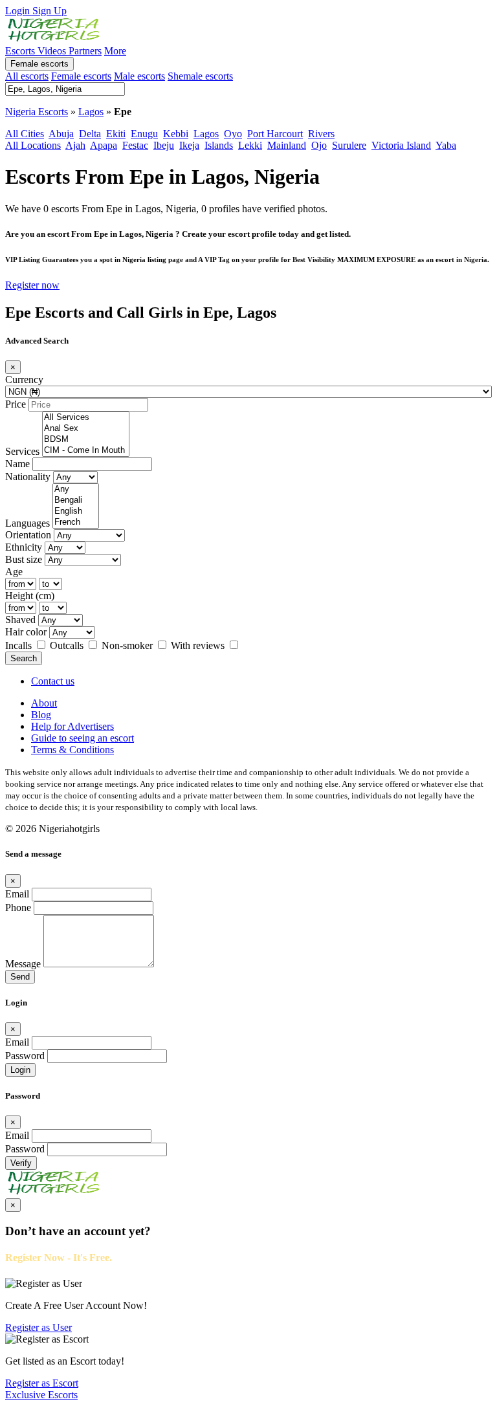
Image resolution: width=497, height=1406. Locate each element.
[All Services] (86, 417)
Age (14, 571)
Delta (90, 133)
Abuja (61, 133)
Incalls (19, 645)
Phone (18, 907)
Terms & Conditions (72, 749)
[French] (75, 522)
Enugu (144, 133)
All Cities (24, 133)
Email (17, 893)
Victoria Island (401, 145)
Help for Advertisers (72, 726)
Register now (32, 285)
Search (23, 658)
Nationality (27, 476)
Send (20, 977)
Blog (41, 714)
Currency (24, 379)
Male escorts (139, 76)
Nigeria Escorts (36, 111)
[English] (75, 511)
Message (23, 963)
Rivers (321, 133)
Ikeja (189, 145)
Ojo (319, 145)
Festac (135, 145)
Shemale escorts (200, 76)
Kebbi (175, 133)
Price (15, 404)
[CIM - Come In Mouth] (86, 450)
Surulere (349, 145)
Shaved (20, 619)
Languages (27, 523)
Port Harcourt (275, 133)
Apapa (103, 145)
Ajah (75, 145)
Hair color (26, 631)
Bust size (23, 559)
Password (25, 1055)
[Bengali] (75, 500)
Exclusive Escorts (41, 1394)
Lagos (91, 111)
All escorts (27, 76)
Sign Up (49, 10)
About (44, 703)
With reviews (199, 645)
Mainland (286, 145)
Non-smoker (128, 645)
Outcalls (68, 645)
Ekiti (116, 133)
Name (17, 463)
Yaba (446, 145)
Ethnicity (23, 547)
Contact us (52, 681)
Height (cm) (29, 595)
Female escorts (39, 64)
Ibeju (163, 145)
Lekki (250, 145)
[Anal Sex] (86, 428)
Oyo (233, 133)
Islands (218, 145)
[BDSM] (86, 439)
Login (18, 10)
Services (22, 451)
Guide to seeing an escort (82, 737)
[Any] (75, 489)
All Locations (33, 145)
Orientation (28, 534)
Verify (21, 1163)
